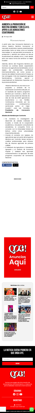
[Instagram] (17, 11)
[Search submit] (32, 7)
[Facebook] (14, 11)
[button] (7, 165)
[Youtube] (20, 11)
